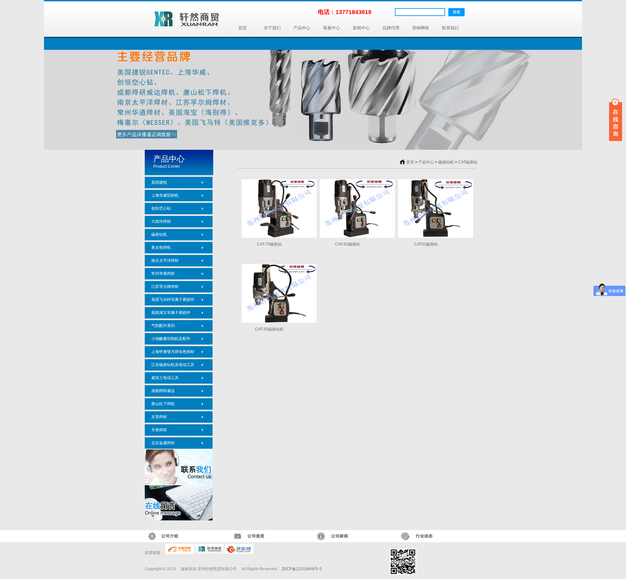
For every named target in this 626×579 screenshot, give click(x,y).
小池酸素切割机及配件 (170, 338)
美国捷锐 (159, 182)
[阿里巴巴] (179, 552)
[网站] (209, 552)
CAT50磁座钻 (426, 244)
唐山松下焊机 (163, 404)
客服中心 (331, 27)
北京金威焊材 (163, 443)
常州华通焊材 (163, 273)
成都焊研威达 (163, 390)
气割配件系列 (163, 325)
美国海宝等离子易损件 (170, 312)
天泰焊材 (159, 430)
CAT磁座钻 (467, 162)
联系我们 (450, 27)
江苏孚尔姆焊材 (165, 286)
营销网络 (420, 27)
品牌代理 (390, 27)
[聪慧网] (239, 552)
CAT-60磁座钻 (347, 244)
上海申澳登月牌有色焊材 (172, 351)
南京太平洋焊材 (165, 260)
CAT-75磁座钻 (269, 244)
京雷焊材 (159, 417)
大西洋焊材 (161, 221)
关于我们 (272, 27)
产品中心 (301, 27)
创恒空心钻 (161, 208)
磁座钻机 (159, 234)
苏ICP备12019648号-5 (302, 569)
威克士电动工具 (165, 377)
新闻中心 (361, 27)
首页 (242, 27)
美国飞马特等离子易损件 (172, 299)
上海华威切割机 (165, 195)
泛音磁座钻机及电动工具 (172, 364)
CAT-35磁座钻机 (269, 329)
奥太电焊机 (161, 247)
